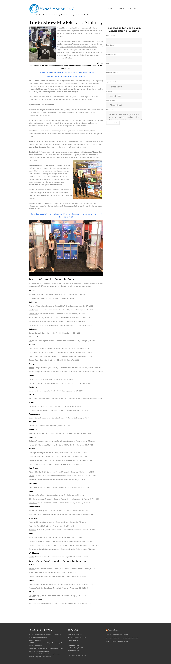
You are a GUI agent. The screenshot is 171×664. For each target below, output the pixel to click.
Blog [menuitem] (129, 8)
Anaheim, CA (83, 306)
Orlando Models (58, 72)
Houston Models (53, 76)
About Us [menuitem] (121, 8)
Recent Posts (113, 630)
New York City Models (73, 72)
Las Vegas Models (45, 72)
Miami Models (80, 76)
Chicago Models (88, 72)
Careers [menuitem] (137, 8)
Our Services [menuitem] (110, 8)
